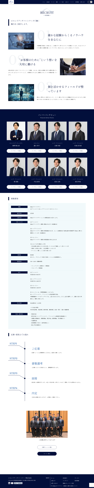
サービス (77, 478)
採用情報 (77, 480)
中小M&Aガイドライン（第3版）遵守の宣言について (64, 485)
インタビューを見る (16, 150)
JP (91, 2)
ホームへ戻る (47, 453)
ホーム (52, 478)
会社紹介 (65, 478)
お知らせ (53, 480)
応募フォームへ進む (47, 447)
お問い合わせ (54, 483)
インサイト (65, 480)
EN (89, 2)
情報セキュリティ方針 (68, 483)
